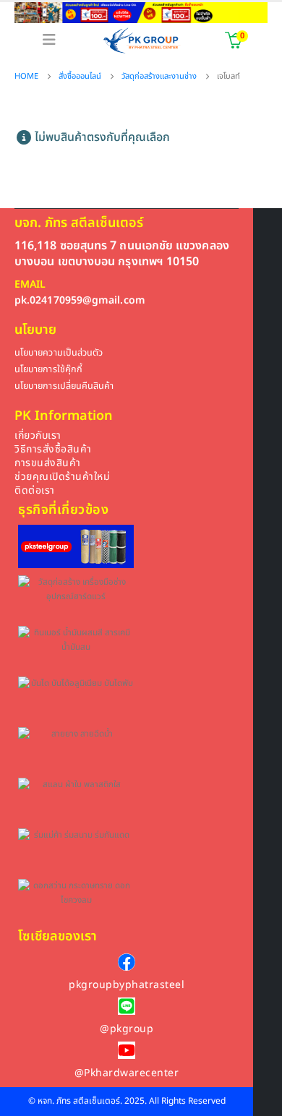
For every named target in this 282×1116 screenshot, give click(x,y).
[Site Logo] (141, 40)
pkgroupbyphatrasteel (126, 984)
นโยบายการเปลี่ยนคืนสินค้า (64, 386)
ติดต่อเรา (34, 490)
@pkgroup (126, 1028)
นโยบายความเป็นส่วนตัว (58, 353)
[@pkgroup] (126, 1006)
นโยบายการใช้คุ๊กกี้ (48, 370)
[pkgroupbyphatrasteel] (126, 962)
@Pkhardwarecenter (126, 1073)
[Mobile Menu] (49, 40)
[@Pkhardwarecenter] (126, 1050)
